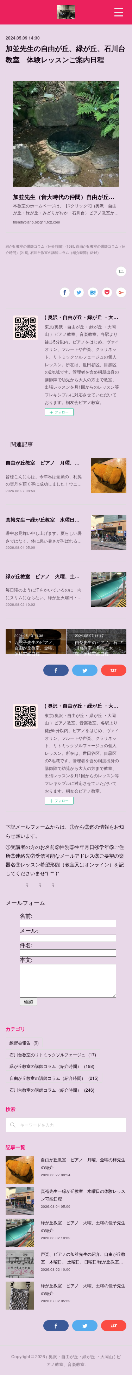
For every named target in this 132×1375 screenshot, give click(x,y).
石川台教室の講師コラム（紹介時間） (52, 1090)
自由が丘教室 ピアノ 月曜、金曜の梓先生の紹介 (62, 462)
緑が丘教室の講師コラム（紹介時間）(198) (40, 246)
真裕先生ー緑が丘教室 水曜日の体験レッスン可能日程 (67, 519)
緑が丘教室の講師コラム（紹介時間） (52, 1066)
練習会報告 (24, 1043)
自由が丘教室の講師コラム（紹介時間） (54, 1078)
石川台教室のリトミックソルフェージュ (53, 1054)
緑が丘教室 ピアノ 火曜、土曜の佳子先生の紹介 (62, 576)
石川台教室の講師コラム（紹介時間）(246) (64, 252)
